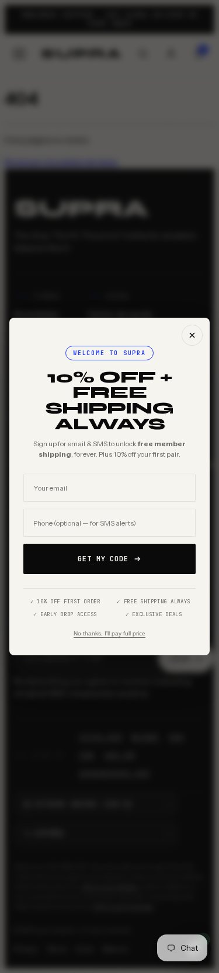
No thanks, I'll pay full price (109, 633)
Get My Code (103, 559)
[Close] (192, 335)
